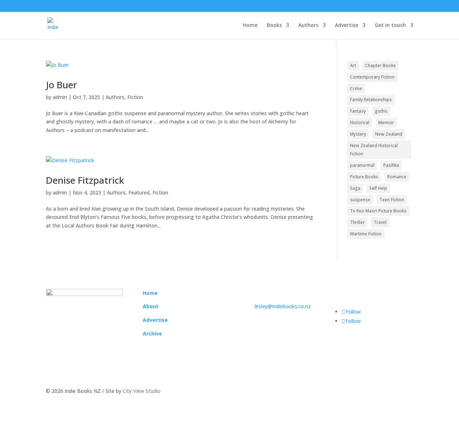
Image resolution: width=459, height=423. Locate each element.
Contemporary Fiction (372, 77)
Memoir (386, 122)
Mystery (358, 134)
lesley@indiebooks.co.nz (283, 306)
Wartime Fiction (366, 234)
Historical (359, 122)
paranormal (362, 165)
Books (274, 25)
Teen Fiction (391, 200)
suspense (360, 200)
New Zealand (388, 134)
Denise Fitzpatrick (85, 180)
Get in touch (390, 25)
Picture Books (364, 177)
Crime (356, 88)
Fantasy (358, 111)
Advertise (346, 25)
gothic (381, 111)
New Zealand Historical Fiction (374, 149)
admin (60, 97)
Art (353, 65)
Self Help (378, 188)
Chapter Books (380, 65)
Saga (355, 188)
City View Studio (142, 390)
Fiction (135, 97)
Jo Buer (61, 84)
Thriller (357, 222)
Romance (396, 177)
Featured (139, 192)
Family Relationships (371, 100)
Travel (380, 222)
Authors (308, 25)
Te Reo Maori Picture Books (378, 211)
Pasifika (391, 165)
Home (250, 25)
